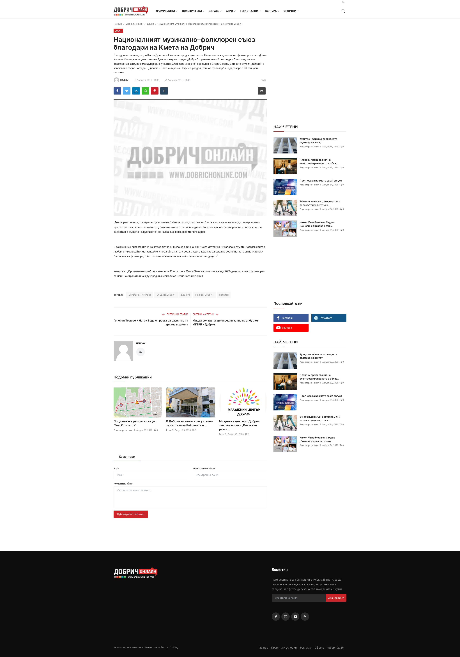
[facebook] (276, 616)
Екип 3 (169, 430)
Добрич (185, 294)
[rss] (305, 616)
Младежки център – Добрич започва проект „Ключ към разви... (239, 425)
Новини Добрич (204, 294)
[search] (343, 11)
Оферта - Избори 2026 (329, 647)
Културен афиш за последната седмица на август (318, 140)
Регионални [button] (249, 11)
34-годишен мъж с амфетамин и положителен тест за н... (320, 203)
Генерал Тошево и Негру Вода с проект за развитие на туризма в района (151, 322)
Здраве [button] (214, 11)
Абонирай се (336, 597)
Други (150, 23)
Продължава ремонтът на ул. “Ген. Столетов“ (135, 423)
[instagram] (285, 616)
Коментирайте (123, 483)
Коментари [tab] (127, 457)
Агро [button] (229, 11)
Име (116, 468)
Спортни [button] (290, 11)
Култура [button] (271, 11)
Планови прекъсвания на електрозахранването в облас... (319, 161)
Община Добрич (166, 294)
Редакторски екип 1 (124, 430)
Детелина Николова (140, 294)
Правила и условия (284, 647)
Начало (118, 23)
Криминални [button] (165, 11)
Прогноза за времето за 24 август (321, 180)
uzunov (140, 343)
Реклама (305, 647)
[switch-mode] (343, 2)
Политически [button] (192, 11)
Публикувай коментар (130, 514)
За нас (263, 647)
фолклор (224, 294)
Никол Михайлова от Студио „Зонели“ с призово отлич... (317, 224)
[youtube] (295, 616)
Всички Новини (134, 23)
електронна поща (204, 468)
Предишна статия (177, 314)
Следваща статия (203, 314)
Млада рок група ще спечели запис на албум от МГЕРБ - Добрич (225, 322)
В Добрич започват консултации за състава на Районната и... (189, 423)
